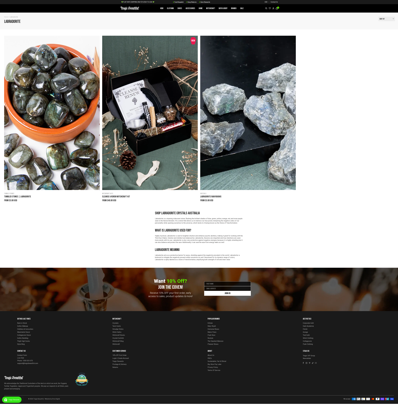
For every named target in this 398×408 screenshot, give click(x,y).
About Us (211, 355)
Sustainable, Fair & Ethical (217, 361)
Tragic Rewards (118, 361)
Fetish (305, 329)
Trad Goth (306, 335)
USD (266, 2)
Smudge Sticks (117, 329)
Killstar (210, 323)
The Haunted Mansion (215, 341)
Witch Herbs (116, 332)
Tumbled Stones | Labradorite (17, 196)
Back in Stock (22, 323)
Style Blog (21, 344)
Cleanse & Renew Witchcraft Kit (116, 196)
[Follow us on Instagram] (306, 363)
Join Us (228, 293)
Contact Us (274, 2)
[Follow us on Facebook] (303, 363)
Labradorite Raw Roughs (210, 196)
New (161, 8)
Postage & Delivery (119, 364)
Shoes (179, 8)
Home (201, 8)
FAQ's (210, 358)
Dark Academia (308, 326)
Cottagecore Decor (24, 335)
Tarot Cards (116, 326)
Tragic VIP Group (309, 356)
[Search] (266, 8)
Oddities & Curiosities (25, 329)
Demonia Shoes (213, 329)
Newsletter (307, 358)
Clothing (170, 8)
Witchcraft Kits (107, 193)
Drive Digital (56, 399)
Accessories (190, 8)
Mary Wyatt (212, 326)
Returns (115, 367)
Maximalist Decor (23, 332)
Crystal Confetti (118, 338)
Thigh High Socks (23, 341)
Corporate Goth (308, 323)
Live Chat (20, 358)
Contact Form (22, 355)
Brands (234, 8)
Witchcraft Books (118, 335)
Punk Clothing (308, 344)
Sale (242, 8)
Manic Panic (212, 332)
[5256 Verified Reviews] (80, 374)
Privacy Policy (213, 367)
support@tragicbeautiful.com (27, 363)
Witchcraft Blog (118, 341)
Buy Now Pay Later (214, 364)
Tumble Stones (9, 193)
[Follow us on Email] (315, 363)
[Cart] (277, 8)
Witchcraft (210, 8)
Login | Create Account (120, 358)
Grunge (305, 332)
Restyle (210, 338)
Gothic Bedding (22, 338)
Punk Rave (211, 335)
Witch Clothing (308, 338)
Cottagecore (307, 341)
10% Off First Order (119, 355)
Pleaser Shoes (213, 344)
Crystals (203, 193)
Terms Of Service (214, 370)
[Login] (273, 8)
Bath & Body (223, 8)
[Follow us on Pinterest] (309, 363)
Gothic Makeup (22, 326)
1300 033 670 (28, 361)
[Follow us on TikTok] (312, 363)
